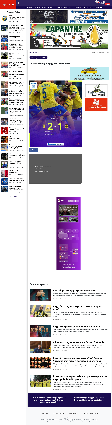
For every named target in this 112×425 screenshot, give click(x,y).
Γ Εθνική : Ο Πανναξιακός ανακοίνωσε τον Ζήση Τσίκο (16, 179)
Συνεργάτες (67, 7)
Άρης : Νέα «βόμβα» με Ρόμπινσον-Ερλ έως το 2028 (78, 326)
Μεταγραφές (78, 7)
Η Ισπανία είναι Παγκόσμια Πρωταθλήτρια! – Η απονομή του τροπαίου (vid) (17, 64)
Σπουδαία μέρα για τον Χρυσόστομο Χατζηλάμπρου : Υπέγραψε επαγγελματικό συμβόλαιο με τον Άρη (78, 359)
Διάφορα (59, 7)
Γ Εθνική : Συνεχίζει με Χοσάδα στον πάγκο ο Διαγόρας (15, 163)
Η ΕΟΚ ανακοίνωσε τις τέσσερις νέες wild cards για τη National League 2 (17, 17)
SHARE (34, 150)
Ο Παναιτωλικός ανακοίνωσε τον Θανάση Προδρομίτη (79, 342)
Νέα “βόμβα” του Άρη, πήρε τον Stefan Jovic (74, 290)
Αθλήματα (51, 7)
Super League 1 (34, 52)
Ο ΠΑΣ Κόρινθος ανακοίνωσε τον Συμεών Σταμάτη (17, 137)
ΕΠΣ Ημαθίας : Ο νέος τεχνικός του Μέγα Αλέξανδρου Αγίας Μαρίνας (16, 188)
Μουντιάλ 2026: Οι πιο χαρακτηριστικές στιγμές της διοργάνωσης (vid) (16, 45)
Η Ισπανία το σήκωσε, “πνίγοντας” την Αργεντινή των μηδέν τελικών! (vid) (16, 100)
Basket (44, 7)
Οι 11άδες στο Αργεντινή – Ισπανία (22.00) (16, 171)
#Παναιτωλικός (42, 57)
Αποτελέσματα (88, 7)
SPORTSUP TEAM (58, 413)
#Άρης (32, 57)
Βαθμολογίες (99, 7)
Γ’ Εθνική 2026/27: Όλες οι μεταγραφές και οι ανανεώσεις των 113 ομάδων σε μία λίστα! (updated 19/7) (17, 28)
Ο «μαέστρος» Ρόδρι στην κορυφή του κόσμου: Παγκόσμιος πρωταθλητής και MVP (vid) (16, 74)
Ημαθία (37, 7)
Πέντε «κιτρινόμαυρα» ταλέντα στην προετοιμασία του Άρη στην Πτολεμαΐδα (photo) (80, 378)
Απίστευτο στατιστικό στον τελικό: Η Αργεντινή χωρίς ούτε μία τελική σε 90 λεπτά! (17, 110)
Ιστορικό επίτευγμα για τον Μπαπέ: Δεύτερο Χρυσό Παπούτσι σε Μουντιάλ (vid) (16, 91)
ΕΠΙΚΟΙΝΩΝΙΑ (44, 413)
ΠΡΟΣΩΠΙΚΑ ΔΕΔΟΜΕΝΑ (91, 413)
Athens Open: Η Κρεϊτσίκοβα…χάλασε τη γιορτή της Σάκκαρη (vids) (16, 120)
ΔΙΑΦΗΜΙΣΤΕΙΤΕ (73, 413)
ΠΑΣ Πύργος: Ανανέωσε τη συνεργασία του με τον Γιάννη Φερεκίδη (16, 129)
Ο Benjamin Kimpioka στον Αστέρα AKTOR (16, 37)
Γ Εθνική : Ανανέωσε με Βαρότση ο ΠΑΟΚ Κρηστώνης (17, 154)
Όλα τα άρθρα (13, 196)
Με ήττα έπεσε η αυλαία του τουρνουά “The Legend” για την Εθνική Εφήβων (17, 146)
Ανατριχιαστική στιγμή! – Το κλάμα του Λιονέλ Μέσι (17, 82)
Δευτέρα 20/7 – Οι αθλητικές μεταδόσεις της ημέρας (16, 54)
